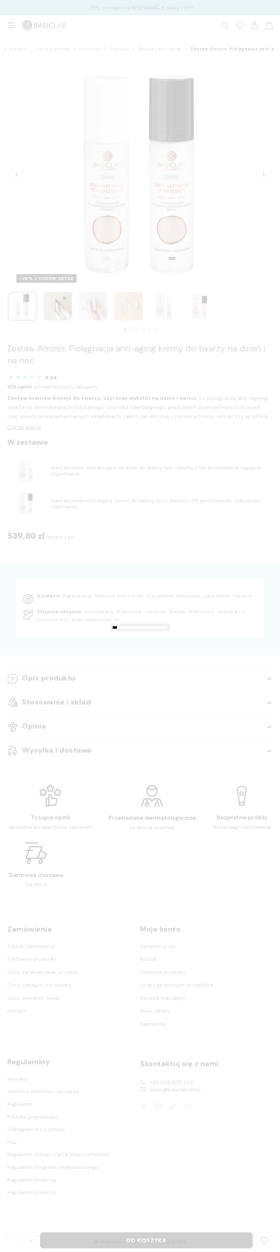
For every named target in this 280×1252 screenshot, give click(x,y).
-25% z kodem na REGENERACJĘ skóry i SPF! (140, 7)
